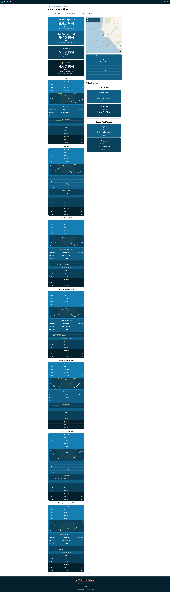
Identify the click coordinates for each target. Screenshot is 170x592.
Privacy (82, 583)
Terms (87, 583)
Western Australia (57, 6)
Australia (50, 6)
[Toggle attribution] (120, 51)
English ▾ (85, 586)
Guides (78, 583)
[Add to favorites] (70, 9)
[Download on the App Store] (79, 580)
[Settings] (168, 2)
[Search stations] (164, 2)
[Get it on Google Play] (90, 580)
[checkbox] (93, 19)
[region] (104, 35)
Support (91, 583)
